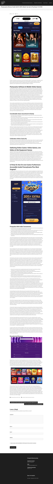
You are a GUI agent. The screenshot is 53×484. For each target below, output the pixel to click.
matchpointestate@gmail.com (32, 465)
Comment (12, 414)
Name (11, 426)
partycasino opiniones (31, 397)
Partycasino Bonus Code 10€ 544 (25, 9)
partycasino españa (25, 397)
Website (11, 437)
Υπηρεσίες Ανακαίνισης (38, 2)
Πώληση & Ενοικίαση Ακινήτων (27, 2)
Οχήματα (50, 2)
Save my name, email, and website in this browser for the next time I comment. (23, 443)
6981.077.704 (29, 468)
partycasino (14, 144)
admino (17, 13)
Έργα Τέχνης (45, 2)
